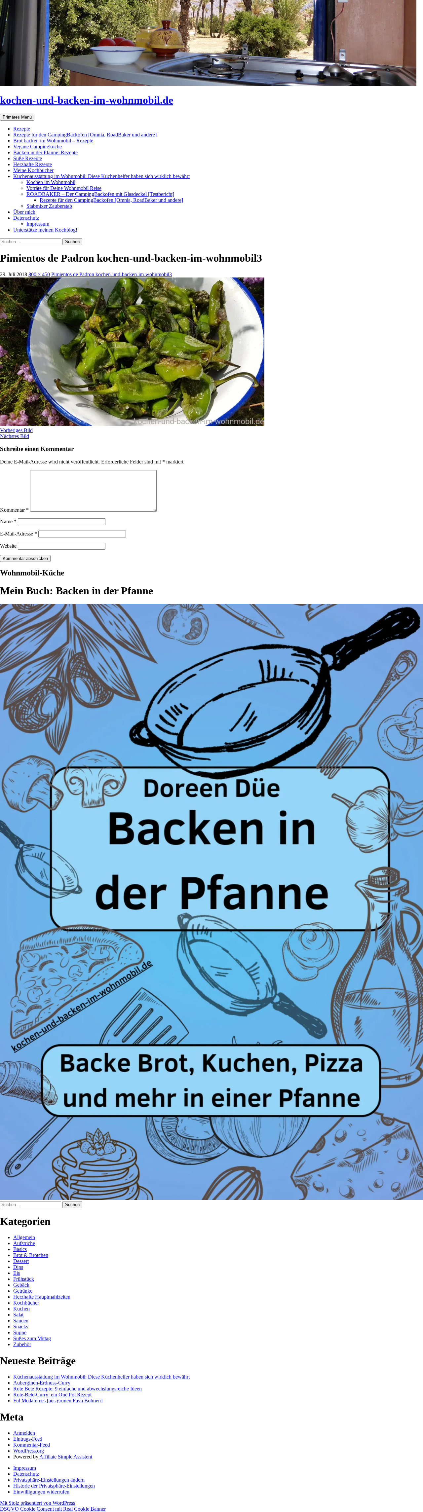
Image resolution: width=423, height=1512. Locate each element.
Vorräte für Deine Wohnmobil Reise (63, 188)
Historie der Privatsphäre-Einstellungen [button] (54, 1486)
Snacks (20, 1326)
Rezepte (21, 128)
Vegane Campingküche (37, 146)
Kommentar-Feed (31, 1445)
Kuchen (21, 1308)
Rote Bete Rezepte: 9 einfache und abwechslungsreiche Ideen (77, 1388)
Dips (18, 1267)
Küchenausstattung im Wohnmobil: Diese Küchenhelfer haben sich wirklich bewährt (101, 176)
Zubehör (22, 1344)
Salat (18, 1314)
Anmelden (24, 1433)
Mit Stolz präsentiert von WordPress (37, 1503)
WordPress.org (28, 1451)
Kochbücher (26, 1303)
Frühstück (23, 1279)
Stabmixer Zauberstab (49, 206)
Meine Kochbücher (33, 170)
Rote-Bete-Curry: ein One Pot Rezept (52, 1394)
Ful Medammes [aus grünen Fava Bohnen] (57, 1400)
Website (8, 546)
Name (8, 521)
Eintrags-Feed (27, 1439)
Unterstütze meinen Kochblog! (45, 230)
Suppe (19, 1332)
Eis (16, 1273)
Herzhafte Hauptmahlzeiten (41, 1297)
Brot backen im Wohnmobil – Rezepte (53, 140)
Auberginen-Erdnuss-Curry (41, 1382)
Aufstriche (24, 1243)
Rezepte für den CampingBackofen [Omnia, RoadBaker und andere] (85, 134)
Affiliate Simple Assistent (65, 1456)
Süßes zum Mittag (32, 1338)
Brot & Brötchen (30, 1255)
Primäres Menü (17, 117)
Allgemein (24, 1237)
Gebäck (21, 1285)
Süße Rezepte (27, 158)
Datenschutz (26, 218)
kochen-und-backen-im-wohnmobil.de (86, 100)
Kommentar (14, 510)
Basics (20, 1249)
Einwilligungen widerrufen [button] (41, 1491)
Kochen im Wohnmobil (50, 182)
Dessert (21, 1261)
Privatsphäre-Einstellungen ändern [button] (49, 1480)
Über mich (24, 212)
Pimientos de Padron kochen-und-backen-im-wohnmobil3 (111, 274)
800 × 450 (39, 274)
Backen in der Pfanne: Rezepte (45, 152)
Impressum (37, 224)
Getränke (22, 1291)
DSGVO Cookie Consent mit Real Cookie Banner (53, 1509)
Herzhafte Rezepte (32, 164)
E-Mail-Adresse (18, 533)
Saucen (20, 1320)
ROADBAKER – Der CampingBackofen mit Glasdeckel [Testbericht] (100, 194)
